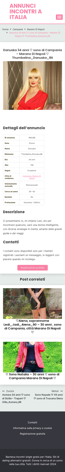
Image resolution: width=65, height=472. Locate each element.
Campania (27, 176)
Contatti (32, 422)
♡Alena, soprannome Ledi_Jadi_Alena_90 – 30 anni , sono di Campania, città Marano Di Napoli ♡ (33, 326)
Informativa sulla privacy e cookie (32, 428)
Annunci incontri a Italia (26, 11)
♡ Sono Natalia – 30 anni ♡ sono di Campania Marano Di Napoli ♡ (32, 376)
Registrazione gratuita (32, 267)
